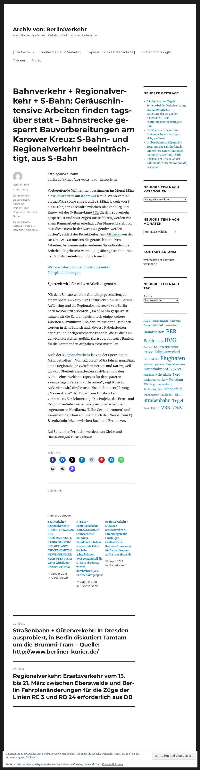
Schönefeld (173, 389)
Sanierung (150, 389)
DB (155, 347)
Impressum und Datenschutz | (111, 52)
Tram (146, 408)
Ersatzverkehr (169, 347)
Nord (176, 374)
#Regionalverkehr (76, 355)
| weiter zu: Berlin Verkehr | (60, 52)
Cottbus (148, 347)
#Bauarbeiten (63, 196)
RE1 (146, 384)
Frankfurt (149, 364)
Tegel (177, 400)
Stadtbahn (167, 395)
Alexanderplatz (160, 320)
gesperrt (159, 364)
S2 (36, 229)
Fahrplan (19, 203)
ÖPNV (176, 408)
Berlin (150, 341)
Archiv (148, 296)
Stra (178, 395)
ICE (179, 369)
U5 (153, 408)
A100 (147, 320)
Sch (160, 389)
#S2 (96, 212)
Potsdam (176, 379)
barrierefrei (171, 325)
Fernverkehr (151, 359)
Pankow (162, 379)
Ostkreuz (150, 379)
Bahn (147, 325)
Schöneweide (151, 394)
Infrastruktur (21, 207)
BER (171, 331)
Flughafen (172, 358)
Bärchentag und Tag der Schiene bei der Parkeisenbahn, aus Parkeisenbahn (166, 105)
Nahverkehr (163, 374)
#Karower (88, 196)
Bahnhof (157, 325)
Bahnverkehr (21, 195)
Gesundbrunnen (175, 364)
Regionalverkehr (23, 212)
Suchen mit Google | (156, 52)
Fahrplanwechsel (167, 352)
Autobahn (175, 320)
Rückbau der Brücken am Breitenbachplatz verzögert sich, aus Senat (163, 134)
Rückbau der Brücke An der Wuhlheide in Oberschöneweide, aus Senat (167, 163)
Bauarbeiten (21, 199)
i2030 (173, 369)
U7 (158, 408)
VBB (165, 407)
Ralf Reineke (21, 184)
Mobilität (149, 374)
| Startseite (21, 52)
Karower (18, 225)
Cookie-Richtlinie (112, 764)
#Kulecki (114, 234)
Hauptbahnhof (156, 369)
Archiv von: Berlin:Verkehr (50, 29)
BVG (170, 340)
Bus (160, 341)
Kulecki (29, 225)
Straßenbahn (157, 400)
